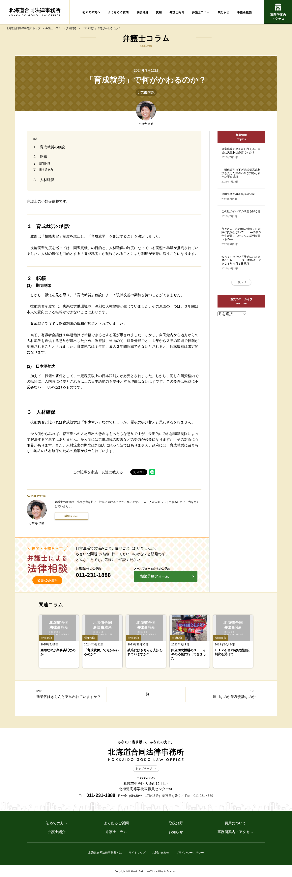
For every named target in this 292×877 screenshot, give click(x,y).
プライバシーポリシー (190, 852)
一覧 (145, 694)
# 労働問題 (146, 92)
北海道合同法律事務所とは (105, 852)
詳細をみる (71, 515)
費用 (159, 12)
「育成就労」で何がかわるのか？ (101, 28)
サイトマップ (137, 852)
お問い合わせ (160, 852)
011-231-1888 (93, 575)
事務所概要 (244, 12)
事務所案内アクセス (278, 16)
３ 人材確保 (43, 180)
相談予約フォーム (154, 576)
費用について (235, 823)
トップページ (143, 768)
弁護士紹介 (176, 12)
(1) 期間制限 (41, 163)
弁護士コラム (201, 12)
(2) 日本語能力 (43, 169)
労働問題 (71, 28)
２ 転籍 (40, 157)
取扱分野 (142, 12)
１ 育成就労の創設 (49, 147)
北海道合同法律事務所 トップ (23, 28)
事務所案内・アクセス (235, 832)
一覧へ (239, 282)
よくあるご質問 (118, 12)
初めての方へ (91, 12)
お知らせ (223, 12)
